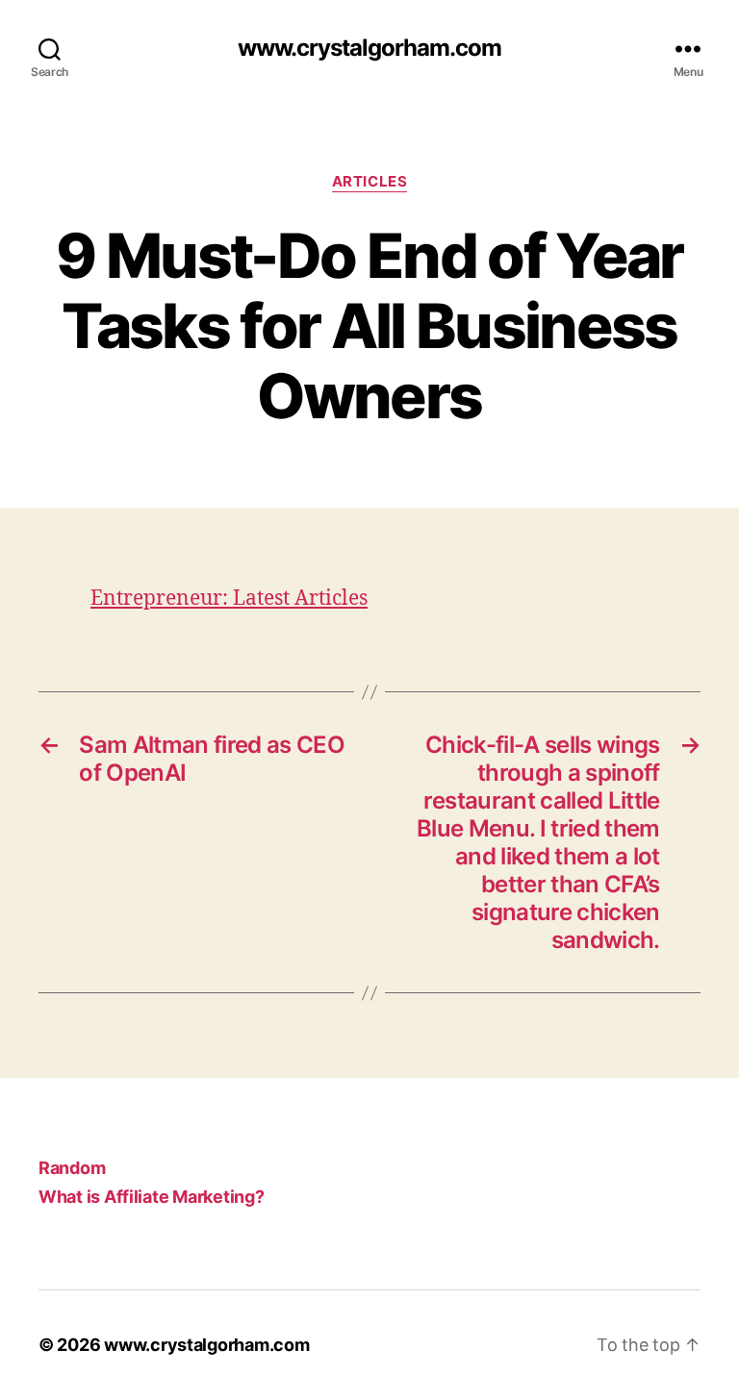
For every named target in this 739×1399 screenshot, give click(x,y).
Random (71, 1168)
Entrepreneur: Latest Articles (229, 599)
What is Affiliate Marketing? (151, 1197)
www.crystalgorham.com (369, 48)
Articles (369, 181)
